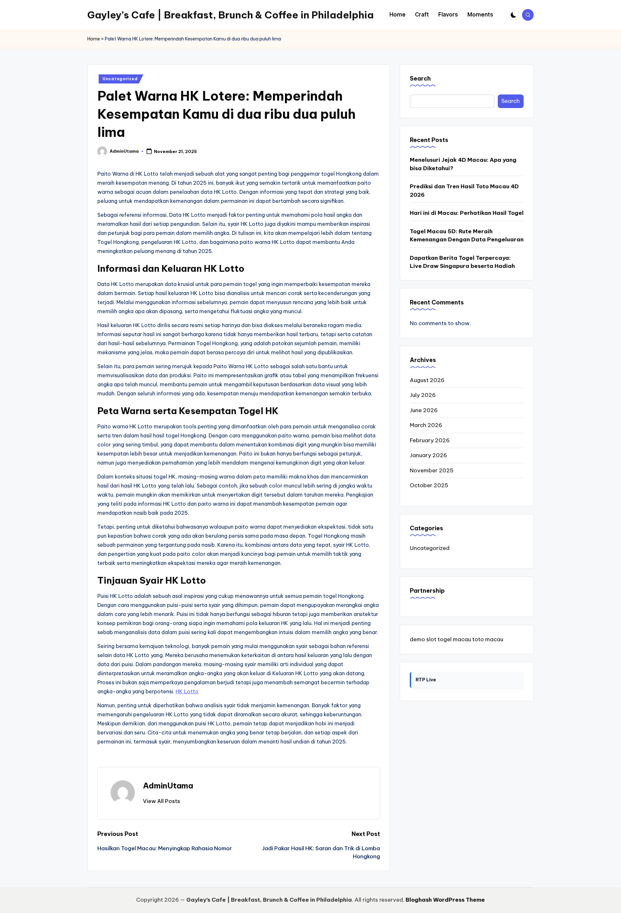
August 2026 (427, 379)
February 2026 (430, 440)
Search (420, 78)
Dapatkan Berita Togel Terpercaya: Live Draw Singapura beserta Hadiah (462, 262)
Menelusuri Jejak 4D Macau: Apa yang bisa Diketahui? (463, 164)
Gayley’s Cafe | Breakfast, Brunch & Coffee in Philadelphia (230, 15)
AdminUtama (168, 785)
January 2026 (428, 455)
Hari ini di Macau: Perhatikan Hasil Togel (467, 212)
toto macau (487, 639)
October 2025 (429, 485)
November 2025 (431, 470)
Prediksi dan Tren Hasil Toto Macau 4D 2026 (464, 190)
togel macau (454, 639)
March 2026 (426, 425)
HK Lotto (187, 691)
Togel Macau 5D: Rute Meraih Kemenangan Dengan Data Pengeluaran (467, 235)
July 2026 (423, 395)
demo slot (423, 639)
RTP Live (426, 680)
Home (93, 39)
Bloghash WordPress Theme (445, 899)
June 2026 (424, 409)
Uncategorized (120, 78)
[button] (161, 801)
